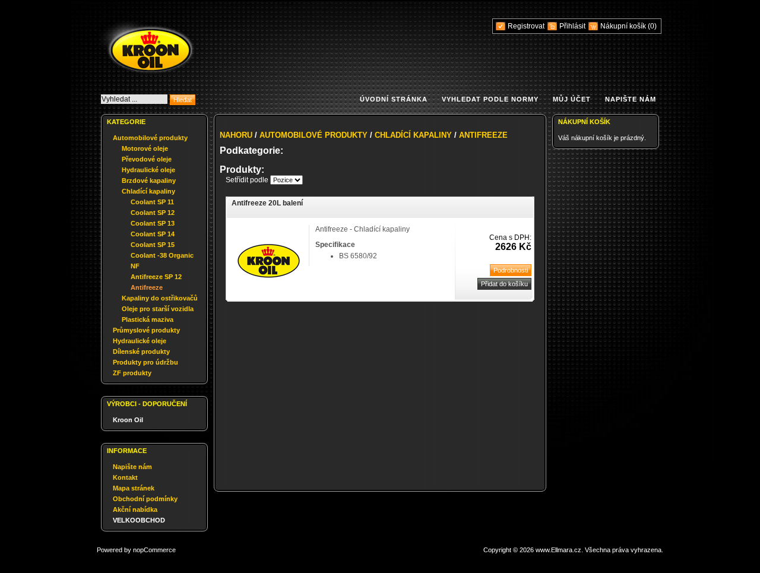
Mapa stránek (133, 488)
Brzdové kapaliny (149, 180)
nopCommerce (154, 549)
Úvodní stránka (394, 99)
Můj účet (572, 99)
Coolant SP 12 (153, 212)
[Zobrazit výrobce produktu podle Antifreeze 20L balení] (269, 296)
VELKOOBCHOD (139, 520)
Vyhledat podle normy (490, 99)
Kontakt (125, 477)
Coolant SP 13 (153, 223)
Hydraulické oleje (148, 169)
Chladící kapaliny (148, 191)
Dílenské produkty (141, 351)
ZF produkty (132, 372)
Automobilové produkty (150, 137)
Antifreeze (147, 287)
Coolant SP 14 (153, 234)
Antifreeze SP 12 (156, 276)
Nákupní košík (624, 26)
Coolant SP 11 (152, 201)
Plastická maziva (147, 319)
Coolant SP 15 (153, 244)
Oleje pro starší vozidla (158, 308)
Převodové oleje (147, 159)
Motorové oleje (145, 148)
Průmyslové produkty (146, 330)
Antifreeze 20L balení (267, 203)
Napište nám (630, 99)
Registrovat (526, 26)
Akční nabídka (135, 509)
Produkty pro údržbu (145, 362)
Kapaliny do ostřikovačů (160, 298)
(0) (652, 26)
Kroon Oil (128, 419)
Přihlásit (572, 26)
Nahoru (236, 135)
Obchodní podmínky (145, 498)
